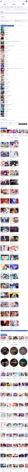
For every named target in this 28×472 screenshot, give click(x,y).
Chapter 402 (6, 79)
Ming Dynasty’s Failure (9, 457)
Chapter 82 (2, 206)
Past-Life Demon (20, 386)
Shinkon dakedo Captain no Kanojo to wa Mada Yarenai (15, 447)
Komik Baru (16, 344)
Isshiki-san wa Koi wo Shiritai (13, 251)
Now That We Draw (15, 437)
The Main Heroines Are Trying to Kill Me (21, 437)
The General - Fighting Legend (4, 213)
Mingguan (7, 25)
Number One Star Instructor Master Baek (5, 279)
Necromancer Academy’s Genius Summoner (9, 437)
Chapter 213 (8, 439)
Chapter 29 (2, 449)
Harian (20, 25)
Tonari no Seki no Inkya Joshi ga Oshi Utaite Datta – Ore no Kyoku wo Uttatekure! (3, 437)
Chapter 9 (2, 328)
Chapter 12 (2, 378)
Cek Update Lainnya (14, 330)
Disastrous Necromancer (7, 86)
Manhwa (17, 128)
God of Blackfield (12, 185)
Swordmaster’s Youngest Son (8, 104)
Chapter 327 (6, 102)
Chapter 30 (2, 300)
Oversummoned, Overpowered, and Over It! (10, 45)
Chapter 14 (2, 253)
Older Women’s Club (3, 251)
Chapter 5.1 (14, 449)
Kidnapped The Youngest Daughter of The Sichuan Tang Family (21, 457)
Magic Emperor (6, 32)
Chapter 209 (2, 234)
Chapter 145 (6, 111)
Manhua (24, 128)
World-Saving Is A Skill (12, 232)
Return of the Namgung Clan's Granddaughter (5, 157)
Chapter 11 (2, 187)
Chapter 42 (20, 135)
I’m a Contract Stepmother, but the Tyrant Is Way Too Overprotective (14, 307)
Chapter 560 (6, 84)
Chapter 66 (20, 439)
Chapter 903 (6, 34)
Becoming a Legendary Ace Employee (5, 260)
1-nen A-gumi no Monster (8, 50)
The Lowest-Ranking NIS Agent (3, 447)
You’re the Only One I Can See (21, 447)
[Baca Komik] (1, 1)
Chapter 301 (6, 88)
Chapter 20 (20, 378)
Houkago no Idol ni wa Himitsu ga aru (15, 427)
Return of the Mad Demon (13, 166)
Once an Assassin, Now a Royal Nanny (9, 386)
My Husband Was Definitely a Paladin (5, 307)
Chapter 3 (2, 429)
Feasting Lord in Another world (15, 376)
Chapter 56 (11, 178)
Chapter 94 (6, 52)
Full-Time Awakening (7, 27)
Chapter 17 (11, 300)
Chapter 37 (2, 178)
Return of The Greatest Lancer (4, 232)
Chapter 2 (11, 225)
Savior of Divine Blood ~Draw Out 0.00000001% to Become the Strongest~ (15, 133)
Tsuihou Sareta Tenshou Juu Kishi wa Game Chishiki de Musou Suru (12, 41)
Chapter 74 (11, 272)
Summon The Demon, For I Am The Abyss (5, 204)
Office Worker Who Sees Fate (3, 457)
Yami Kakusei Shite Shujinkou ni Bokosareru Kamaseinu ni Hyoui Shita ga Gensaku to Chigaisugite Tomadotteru (9, 447)
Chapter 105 (2, 319)
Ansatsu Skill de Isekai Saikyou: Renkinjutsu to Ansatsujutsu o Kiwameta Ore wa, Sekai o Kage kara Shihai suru (5, 166)
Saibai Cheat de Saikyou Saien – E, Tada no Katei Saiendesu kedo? (21, 427)
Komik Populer (16, 137)
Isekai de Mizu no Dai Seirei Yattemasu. (21, 376)
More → (26, 371)
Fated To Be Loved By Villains (8, 95)
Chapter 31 (14, 378)
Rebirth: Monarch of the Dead (13, 204)
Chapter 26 (2, 159)
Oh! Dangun (6, 113)
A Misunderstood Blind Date (13, 157)
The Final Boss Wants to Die (4, 185)
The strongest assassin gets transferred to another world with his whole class (14, 68)
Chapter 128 (6, 70)
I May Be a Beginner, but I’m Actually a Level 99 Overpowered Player (14, 326)
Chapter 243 (11, 319)
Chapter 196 (6, 93)
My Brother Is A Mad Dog (12, 298)
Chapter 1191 (6, 61)
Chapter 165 (14, 135)
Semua (4, 128)
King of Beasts (2, 326)
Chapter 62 (14, 429)
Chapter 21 (2, 439)
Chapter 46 (11, 281)
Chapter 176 (6, 43)
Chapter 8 (11, 328)
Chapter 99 (14, 419)
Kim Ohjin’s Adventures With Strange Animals (9, 427)
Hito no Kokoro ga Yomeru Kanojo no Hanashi (3, 427)
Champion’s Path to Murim (13, 279)
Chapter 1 (2, 225)
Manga (10, 128)
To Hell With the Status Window (4, 298)
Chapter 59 (8, 429)
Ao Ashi (1, 133)
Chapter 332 (11, 187)
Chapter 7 (11, 159)
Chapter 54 (14, 439)
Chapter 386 (2, 135)
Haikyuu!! (6, 77)
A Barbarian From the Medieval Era (14, 213)
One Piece (6, 59)
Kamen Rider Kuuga (15, 457)
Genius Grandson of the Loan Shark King (14, 260)
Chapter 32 (11, 234)
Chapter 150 (2, 281)
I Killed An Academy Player (3, 386)
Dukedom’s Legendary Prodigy (15, 386)
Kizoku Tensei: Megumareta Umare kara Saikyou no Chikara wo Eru (21, 133)
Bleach (5, 36)
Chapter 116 (2, 272)
